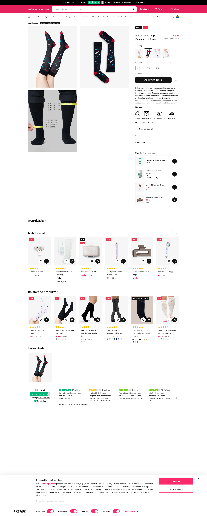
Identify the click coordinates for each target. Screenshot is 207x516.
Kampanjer (57, 17)
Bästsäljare (67, 17)
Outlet (76, 17)
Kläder (43, 23)
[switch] (73, 511)
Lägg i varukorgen (153, 80)
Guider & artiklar (98, 17)
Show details (129, 511)
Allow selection (176, 489)
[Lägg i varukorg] (174, 161)
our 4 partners (49, 484)
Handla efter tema (125, 17)
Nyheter (48, 17)
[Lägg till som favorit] (176, 80)
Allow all (176, 481)
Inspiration (111, 17)
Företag (171, 17)
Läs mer (138, 107)
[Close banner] (198, 479)
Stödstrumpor (53, 23)
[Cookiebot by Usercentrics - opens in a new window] (20, 511)
